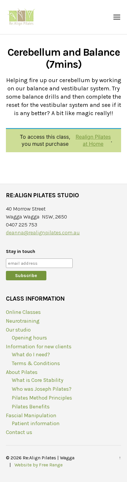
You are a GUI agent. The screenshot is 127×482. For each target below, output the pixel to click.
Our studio (18, 330)
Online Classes (23, 312)
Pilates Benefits (31, 406)
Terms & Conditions (36, 363)
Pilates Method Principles (42, 398)
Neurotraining (23, 321)
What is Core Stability (37, 380)
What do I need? (31, 354)
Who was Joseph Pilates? (41, 389)
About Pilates (22, 372)
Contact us (19, 432)
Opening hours (29, 337)
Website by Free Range (38, 465)
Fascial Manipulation (31, 415)
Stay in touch (20, 251)
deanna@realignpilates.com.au (43, 232)
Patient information (36, 423)
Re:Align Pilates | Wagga (48, 458)
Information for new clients (38, 346)
